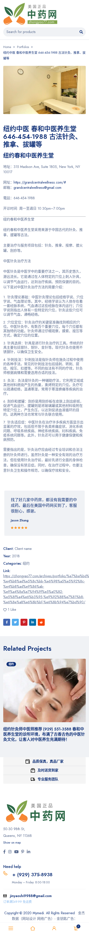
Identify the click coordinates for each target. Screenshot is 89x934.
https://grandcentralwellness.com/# (40, 182)
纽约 (26, 563)
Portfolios (23, 47)
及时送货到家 (48, 770)
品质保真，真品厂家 (48, 761)
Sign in (54, 928)
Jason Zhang (20, 520)
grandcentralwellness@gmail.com (37, 187)
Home (7, 47)
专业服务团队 (48, 779)
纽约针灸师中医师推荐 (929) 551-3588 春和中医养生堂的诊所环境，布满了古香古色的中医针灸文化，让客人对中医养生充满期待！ (44, 734)
